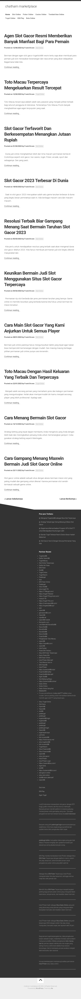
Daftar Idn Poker (44, 565)
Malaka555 (42, 691)
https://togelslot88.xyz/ (46, 605)
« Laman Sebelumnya (13, 499)
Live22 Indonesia (69, 814)
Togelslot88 (43, 556)
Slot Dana (42, 704)
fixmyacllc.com (44, 622)
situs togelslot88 (44, 742)
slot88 (41, 711)
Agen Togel (42, 795)
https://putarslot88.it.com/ (48, 770)
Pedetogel (42, 577)
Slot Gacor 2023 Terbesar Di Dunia (36, 180)
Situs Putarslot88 (45, 749)
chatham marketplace (21, 6)
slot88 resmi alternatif (46, 777)
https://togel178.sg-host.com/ (49, 596)
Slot (40, 579)
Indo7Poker (43, 667)
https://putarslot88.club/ (47, 669)
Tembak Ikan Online (56, 14)
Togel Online (10, 18)
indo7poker (43, 648)
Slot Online (16, 14)
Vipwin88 (42, 615)
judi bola (42, 735)
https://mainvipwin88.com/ (48, 603)
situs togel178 (43, 589)
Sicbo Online (43, 686)
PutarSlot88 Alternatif (46, 674)
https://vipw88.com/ (46, 643)
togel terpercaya (44, 732)
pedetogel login (44, 728)
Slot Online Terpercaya (46, 563)
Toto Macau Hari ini (45, 662)
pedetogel (42, 713)
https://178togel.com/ (46, 591)
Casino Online (40, 14)
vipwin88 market (44, 620)
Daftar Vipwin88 (44, 558)
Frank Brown (29, 48)
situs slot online (44, 775)
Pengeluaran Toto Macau (47, 639)
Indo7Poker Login (45, 761)
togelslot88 (43, 721)
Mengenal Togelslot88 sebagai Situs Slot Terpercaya (58, 518)
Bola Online (30, 18)
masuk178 (42, 598)
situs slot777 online (60, 693)
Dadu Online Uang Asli (46, 688)
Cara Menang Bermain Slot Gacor (35, 417)
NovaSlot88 (43, 629)
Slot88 (41, 570)
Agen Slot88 (43, 676)
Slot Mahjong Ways (45, 679)
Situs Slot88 (43, 587)
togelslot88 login (44, 718)
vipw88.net (42, 617)
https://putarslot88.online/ (47, 681)
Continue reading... (12, 67)
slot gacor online (44, 773)
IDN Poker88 (43, 665)
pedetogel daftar (44, 840)
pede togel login (57, 824)
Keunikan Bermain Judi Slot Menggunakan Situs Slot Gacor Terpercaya (33, 279)
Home (7, 14)
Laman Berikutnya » (68, 499)
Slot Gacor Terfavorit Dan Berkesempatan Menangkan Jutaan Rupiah (37, 134)
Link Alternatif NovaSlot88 (47, 624)
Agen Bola (42, 766)
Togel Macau (43, 561)
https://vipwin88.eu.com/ (47, 763)
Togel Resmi (43, 575)
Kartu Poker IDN (44, 655)
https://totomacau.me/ (46, 739)
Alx (52, 988)
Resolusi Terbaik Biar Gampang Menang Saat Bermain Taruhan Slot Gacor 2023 (37, 226)
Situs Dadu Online (62, 905)
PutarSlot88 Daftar (45, 672)
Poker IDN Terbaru (45, 650)
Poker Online (28, 14)
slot (40, 608)
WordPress (39, 988)
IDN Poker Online (44, 582)
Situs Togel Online (45, 702)
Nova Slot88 (43, 627)
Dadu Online (43, 684)
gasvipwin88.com (45, 613)
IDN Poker (42, 568)
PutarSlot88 (43, 636)
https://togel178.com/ (46, 601)
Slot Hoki (42, 787)
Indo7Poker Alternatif (46, 660)
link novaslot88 (44, 737)
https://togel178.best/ (46, 594)
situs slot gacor (44, 756)
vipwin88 (42, 610)
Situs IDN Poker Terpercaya (48, 653)
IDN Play (21, 18)
